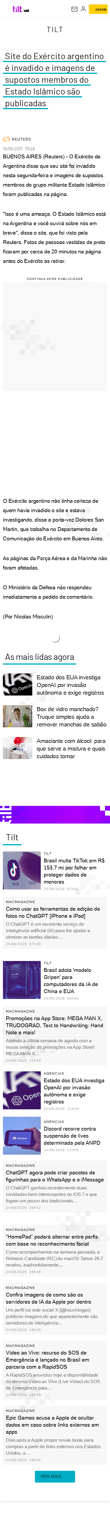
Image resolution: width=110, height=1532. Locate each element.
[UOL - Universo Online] (26, 10)
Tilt (55, 29)
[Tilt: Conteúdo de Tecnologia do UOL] (18, 9)
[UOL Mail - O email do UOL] (74, 9)
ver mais (51, 1476)
